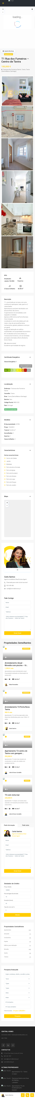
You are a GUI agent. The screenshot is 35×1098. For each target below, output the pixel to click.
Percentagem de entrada (11, 893)
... (11, 675)
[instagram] (13, 1045)
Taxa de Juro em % (9, 907)
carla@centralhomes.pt (13, 588)
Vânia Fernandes (13, 684)
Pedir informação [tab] (9, 825)
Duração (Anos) (8, 900)
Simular (17, 915)
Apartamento (8, 54)
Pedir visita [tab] (25, 825)
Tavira (23, 69)
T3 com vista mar (12, 795)
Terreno (6, 957)
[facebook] (3, 1045)
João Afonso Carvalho (15, 772)
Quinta (6, 953)
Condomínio (7, 937)
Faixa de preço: (8, 1010)
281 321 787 (7, 1056)
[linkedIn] (8, 1045)
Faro (11, 399)
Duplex (6, 941)
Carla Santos (9, 577)
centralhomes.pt (9, 1062)
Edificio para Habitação (10, 945)
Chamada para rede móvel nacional (16, 582)
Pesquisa (17, 1016)
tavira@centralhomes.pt (11, 1059)
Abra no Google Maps (11, 409)
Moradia (6, 949)
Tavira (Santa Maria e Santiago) (17, 396)
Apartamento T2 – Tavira (19, 1071)
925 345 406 (10, 585)
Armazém (6, 933)
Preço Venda (7, 887)
